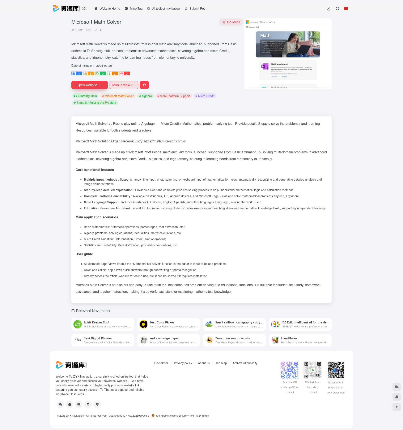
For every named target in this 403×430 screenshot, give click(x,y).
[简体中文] (346, 8)
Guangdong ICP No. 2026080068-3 (129, 415)
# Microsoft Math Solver (118, 96)
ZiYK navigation (75, 415)
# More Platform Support (173, 96)
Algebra (147, 123)
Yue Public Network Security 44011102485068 (182, 415)
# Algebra (145, 96)
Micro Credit (170, 123)
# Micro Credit (205, 96)
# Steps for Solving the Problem (95, 102)
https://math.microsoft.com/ (163, 141)
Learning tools (87, 96)
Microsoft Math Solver (92, 123)
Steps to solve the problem (278, 123)
